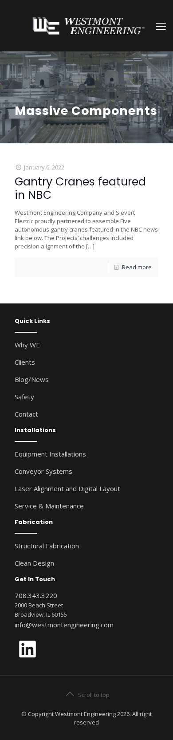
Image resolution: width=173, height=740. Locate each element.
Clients (25, 362)
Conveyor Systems (43, 471)
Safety (24, 396)
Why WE (27, 344)
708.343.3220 (36, 595)
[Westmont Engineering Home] (86, 25)
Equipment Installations (50, 453)
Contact (26, 413)
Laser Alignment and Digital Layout (67, 488)
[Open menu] (161, 25)
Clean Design (34, 563)
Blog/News (32, 379)
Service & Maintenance (49, 505)
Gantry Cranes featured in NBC (80, 188)
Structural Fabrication (47, 545)
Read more (137, 267)
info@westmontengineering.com (64, 624)
